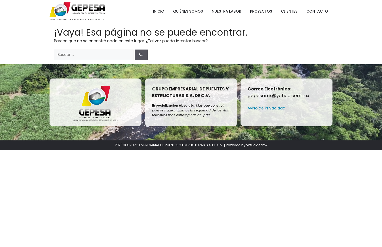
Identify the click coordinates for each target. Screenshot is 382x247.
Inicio (158, 11)
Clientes (289, 11)
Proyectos (261, 11)
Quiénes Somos (188, 11)
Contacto (317, 11)
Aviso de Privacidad (266, 108)
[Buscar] (141, 55)
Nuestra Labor (226, 11)
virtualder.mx (256, 145)
